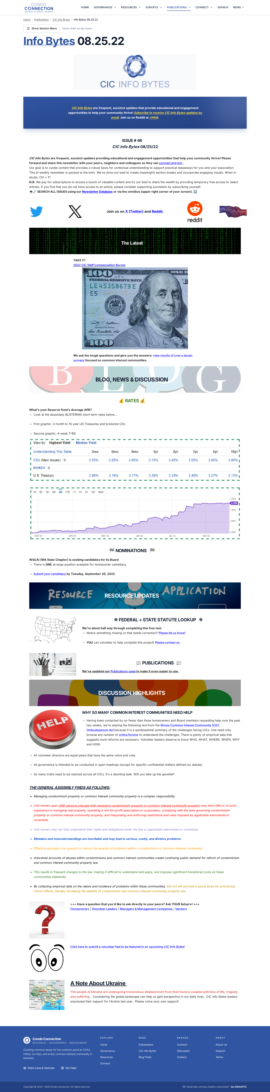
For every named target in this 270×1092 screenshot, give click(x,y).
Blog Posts (145, 1057)
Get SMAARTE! (239, 1086)
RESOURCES (129, 7)
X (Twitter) (134, 211)
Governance (107, 1050)
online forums (128, 735)
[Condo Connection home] (39, 7)
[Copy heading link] (131, 42)
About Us (221, 1044)
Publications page (123, 671)
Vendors (181, 909)
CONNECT (202, 7)
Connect (182, 1044)
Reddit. (158, 211)
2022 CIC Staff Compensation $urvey (99, 265)
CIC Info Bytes (61, 19)
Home (26, 19)
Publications (41, 19)
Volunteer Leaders (104, 909)
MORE (237, 7)
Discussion (183, 1050)
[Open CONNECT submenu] (212, 7)
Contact (182, 1057)
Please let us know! (172, 633)
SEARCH (222, 7)
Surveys (105, 1063)
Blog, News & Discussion (132, 379)
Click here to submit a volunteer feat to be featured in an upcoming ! (127, 947)
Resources (106, 1057)
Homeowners (79, 909)
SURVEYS (152, 7)
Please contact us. (168, 642)
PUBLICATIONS (177, 7)
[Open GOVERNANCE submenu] (115, 7)
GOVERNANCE (103, 7)
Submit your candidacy (50, 574)
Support (220, 1050)
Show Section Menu (44, 28)
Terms (219, 1057)
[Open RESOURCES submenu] (140, 7)
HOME (85, 7)
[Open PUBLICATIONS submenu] (190, 7)
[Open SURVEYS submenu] (161, 7)
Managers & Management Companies (146, 909)
